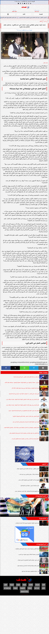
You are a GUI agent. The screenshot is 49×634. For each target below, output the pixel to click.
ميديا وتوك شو (7, 588)
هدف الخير (37, 588)
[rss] (31, 3)
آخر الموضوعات (41, 544)
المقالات (29, 588)
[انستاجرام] (27, 3)
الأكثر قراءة (42, 518)
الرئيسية (41, 14)
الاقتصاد (30, 585)
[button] (3, 508)
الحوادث (18, 585)
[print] (43, 368)
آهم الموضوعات (40, 496)
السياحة (11, 585)
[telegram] (33, 368)
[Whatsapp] (29, 3)
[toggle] (8, 14)
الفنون (41, 21)
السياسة (37, 585)
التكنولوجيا (22, 588)
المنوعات (15, 588)
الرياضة (24, 585)
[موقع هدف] (25, 7)
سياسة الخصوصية (24, 591)
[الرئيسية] (18, 3)
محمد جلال (45, 63)
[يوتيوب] (24, 3)
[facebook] (6, 368)
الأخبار (24, 14)
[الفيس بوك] (20, 3)
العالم (43, 588)
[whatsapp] (24, 368)
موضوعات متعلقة (43, 372)
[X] (15, 368)
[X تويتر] (22, 3)
